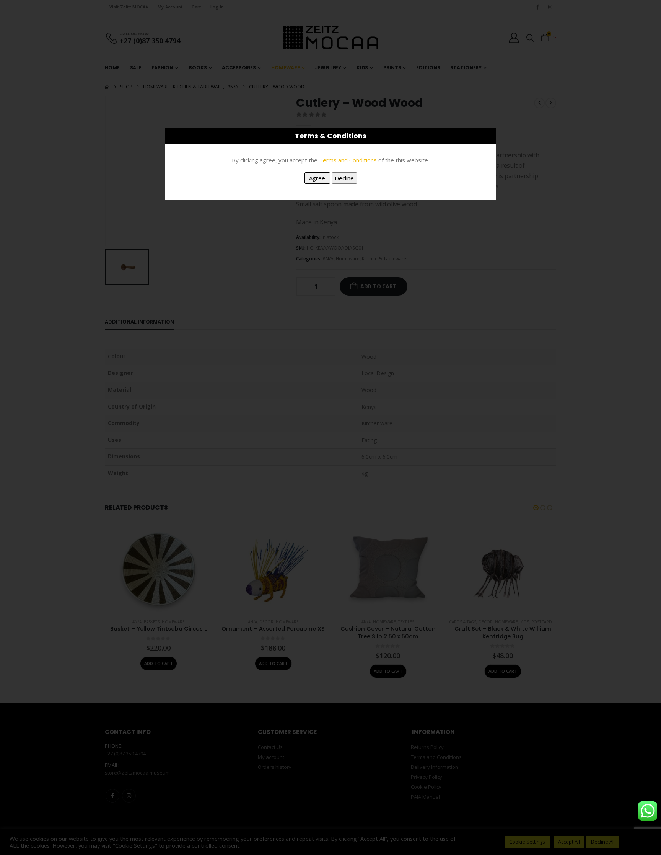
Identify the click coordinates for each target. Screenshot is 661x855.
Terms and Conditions (348, 160)
